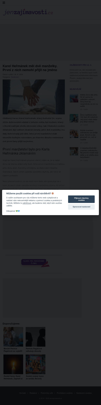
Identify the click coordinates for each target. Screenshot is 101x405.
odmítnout (27, 203)
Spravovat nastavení (81, 207)
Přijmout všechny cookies (81, 199)
